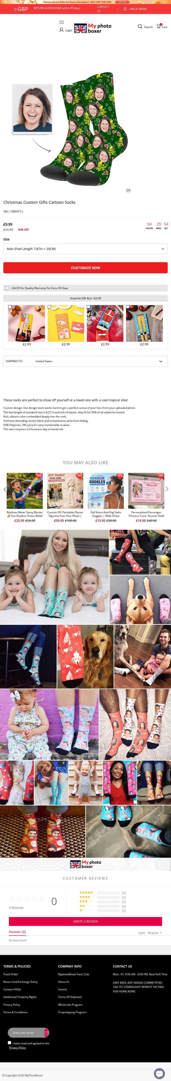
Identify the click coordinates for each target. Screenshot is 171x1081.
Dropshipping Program (72, 1012)
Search (62, 989)
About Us (63, 982)
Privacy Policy (11, 1005)
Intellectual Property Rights (20, 997)
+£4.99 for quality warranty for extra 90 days (39, 288)
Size (6, 239)
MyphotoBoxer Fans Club (73, 974)
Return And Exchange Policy (20, 982)
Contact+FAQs (12, 989)
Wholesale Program (70, 1005)
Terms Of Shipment (70, 997)
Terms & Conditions (15, 1012)
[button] (4, 498)
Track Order (138, 9)
